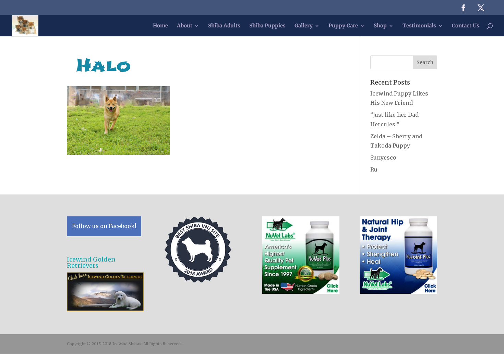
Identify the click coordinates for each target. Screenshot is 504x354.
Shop (380, 26)
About (184, 26)
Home (160, 26)
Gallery (304, 26)
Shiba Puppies (267, 26)
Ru (373, 169)
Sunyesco (383, 157)
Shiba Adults (224, 26)
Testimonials (419, 26)
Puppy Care (343, 26)
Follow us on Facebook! (104, 226)
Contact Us (465, 26)
